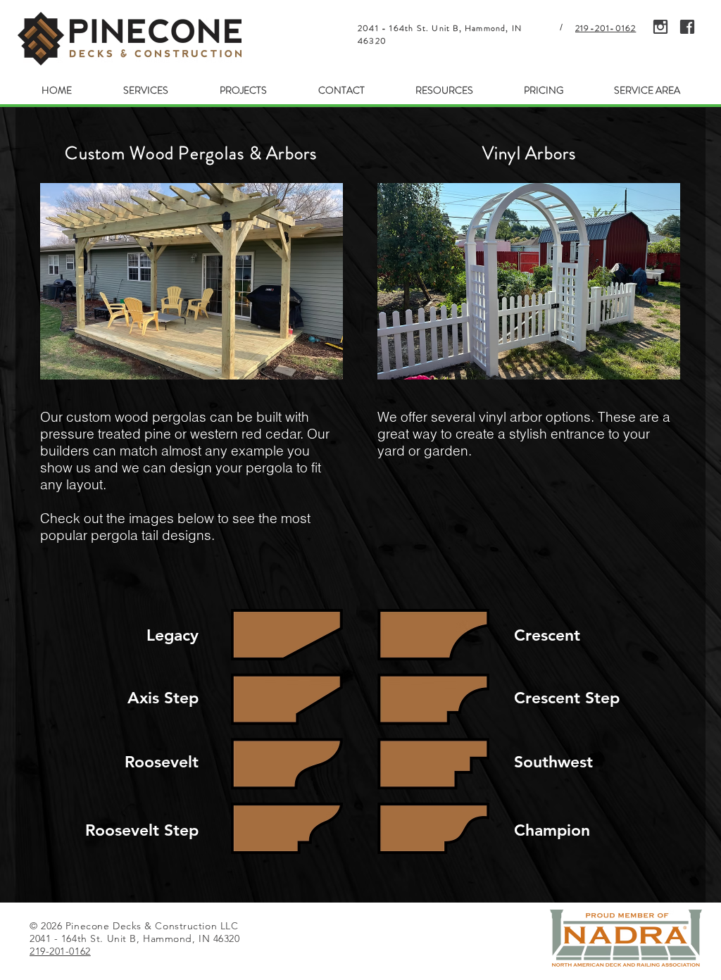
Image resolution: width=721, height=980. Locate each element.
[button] (145, 90)
